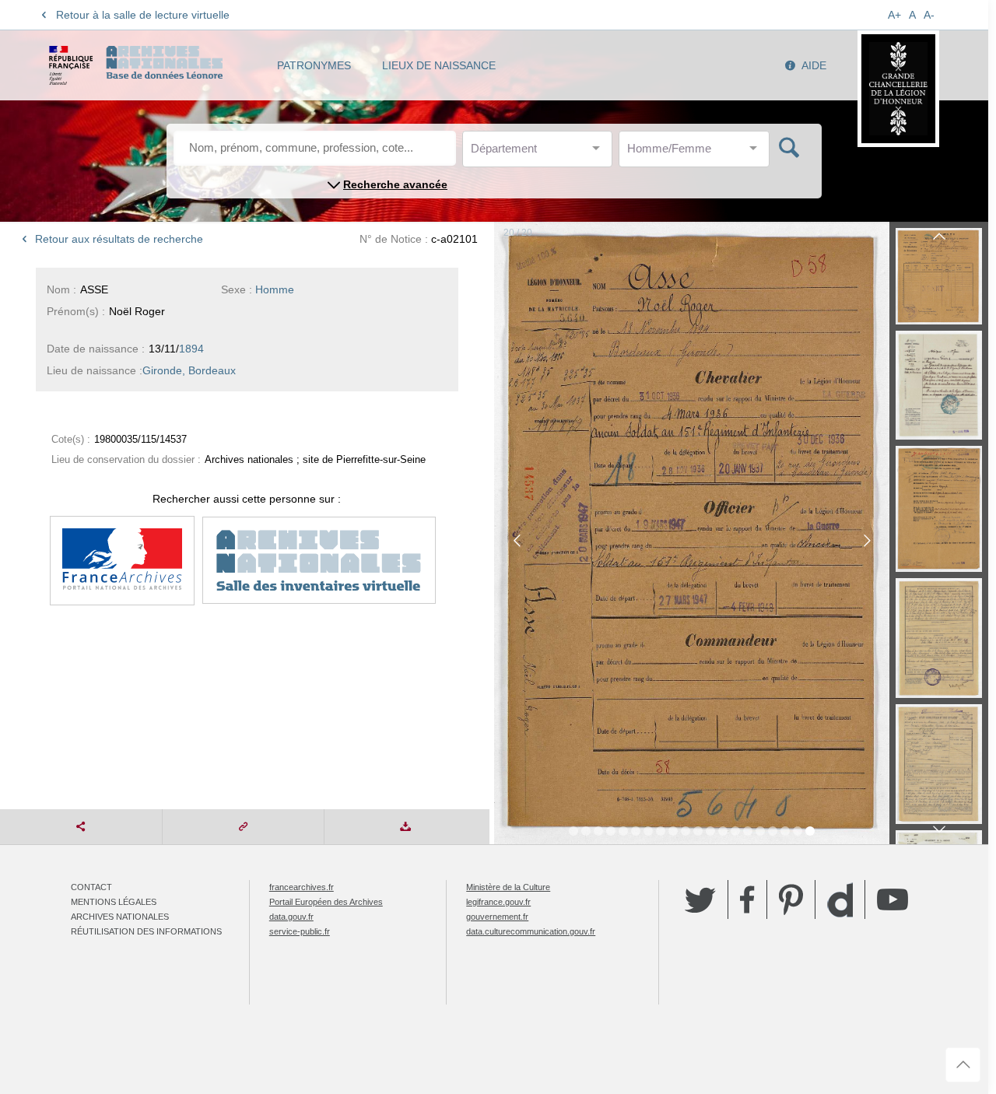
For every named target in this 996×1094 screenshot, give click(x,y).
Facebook (747, 899)
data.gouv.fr (291, 916)
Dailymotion (840, 900)
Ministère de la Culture (508, 887)
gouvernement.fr (497, 916)
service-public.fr (299, 931)
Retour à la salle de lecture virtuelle (143, 15)
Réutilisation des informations (146, 931)
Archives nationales (120, 916)
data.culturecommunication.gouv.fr (530, 931)
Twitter (700, 899)
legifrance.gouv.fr (498, 901)
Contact (91, 887)
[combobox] (541, 152)
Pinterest (791, 899)
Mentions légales (113, 901)
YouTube (892, 899)
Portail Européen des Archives (326, 901)
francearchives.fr (301, 887)
